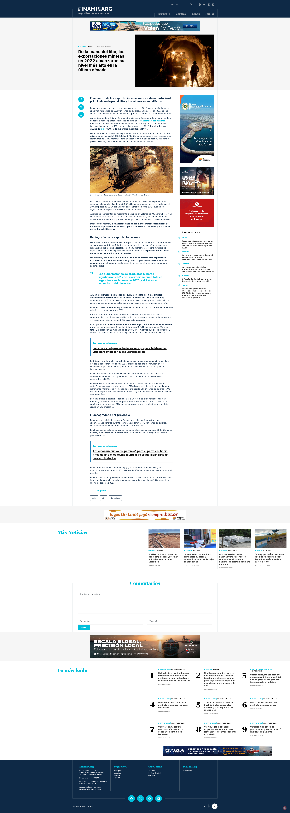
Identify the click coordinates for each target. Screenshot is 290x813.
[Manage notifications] (284, 808)
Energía (195, 14)
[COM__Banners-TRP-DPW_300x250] (197, 181)
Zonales (151, 771)
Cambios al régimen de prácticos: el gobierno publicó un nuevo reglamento (265, 729)
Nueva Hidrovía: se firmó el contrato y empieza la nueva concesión (173, 705)
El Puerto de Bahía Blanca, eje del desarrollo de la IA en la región (197, 280)
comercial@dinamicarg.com (90, 789)
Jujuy (94, 498)
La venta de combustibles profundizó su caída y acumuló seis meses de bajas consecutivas (198, 269)
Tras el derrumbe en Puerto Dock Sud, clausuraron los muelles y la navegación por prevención (218, 706)
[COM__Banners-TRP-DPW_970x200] (145, 646)
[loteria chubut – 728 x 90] (145, 515)
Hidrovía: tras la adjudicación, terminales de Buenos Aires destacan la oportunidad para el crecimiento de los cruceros (174, 677)
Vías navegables (178, 669)
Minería (90, 47)
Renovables (233, 550)
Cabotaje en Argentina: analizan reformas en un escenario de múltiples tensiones (170, 730)
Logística (180, 14)
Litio (104, 498)
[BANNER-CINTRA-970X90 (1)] (217, 751)
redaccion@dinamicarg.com (90, 787)
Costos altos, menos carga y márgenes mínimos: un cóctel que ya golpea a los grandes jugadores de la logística (265, 678)
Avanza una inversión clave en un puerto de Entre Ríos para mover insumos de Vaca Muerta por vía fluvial (197, 244)
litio (102, 129)
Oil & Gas (196, 550)
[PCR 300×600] (197, 129)
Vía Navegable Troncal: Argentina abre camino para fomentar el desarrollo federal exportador (220, 730)
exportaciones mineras (153, 121)
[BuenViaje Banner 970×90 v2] (145, 26)
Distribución (257, 671)
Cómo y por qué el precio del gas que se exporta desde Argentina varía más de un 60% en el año (269, 558)
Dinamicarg (89, 806)
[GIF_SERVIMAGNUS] (197, 213)
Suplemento (187, 771)
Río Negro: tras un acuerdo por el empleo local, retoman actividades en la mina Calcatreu (197, 257)
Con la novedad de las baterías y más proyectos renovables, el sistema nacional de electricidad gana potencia (234, 559)
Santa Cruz (115, 498)
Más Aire (151, 775)
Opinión (210, 14)
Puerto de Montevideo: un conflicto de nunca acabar (263, 703)
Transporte (163, 14)
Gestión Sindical (154, 773)
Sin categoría (257, 669)
